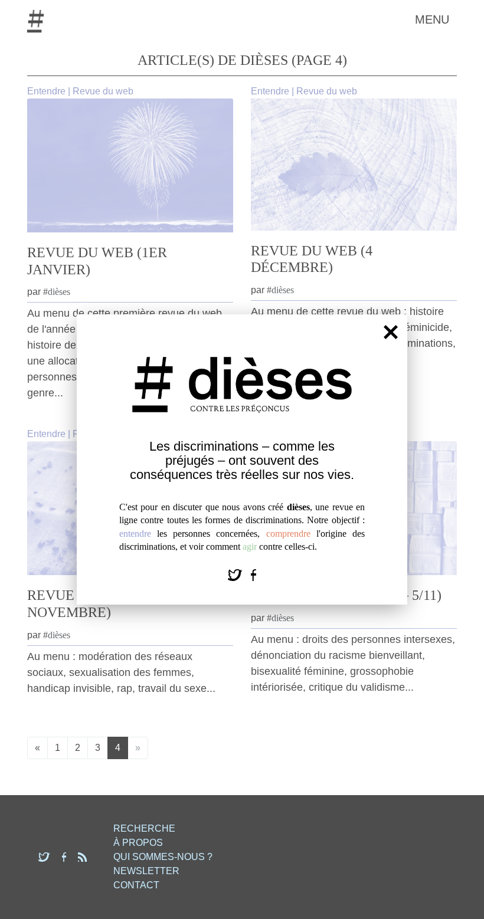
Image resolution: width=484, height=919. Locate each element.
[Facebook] (253, 574)
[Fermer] (391, 331)
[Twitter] (236, 574)
